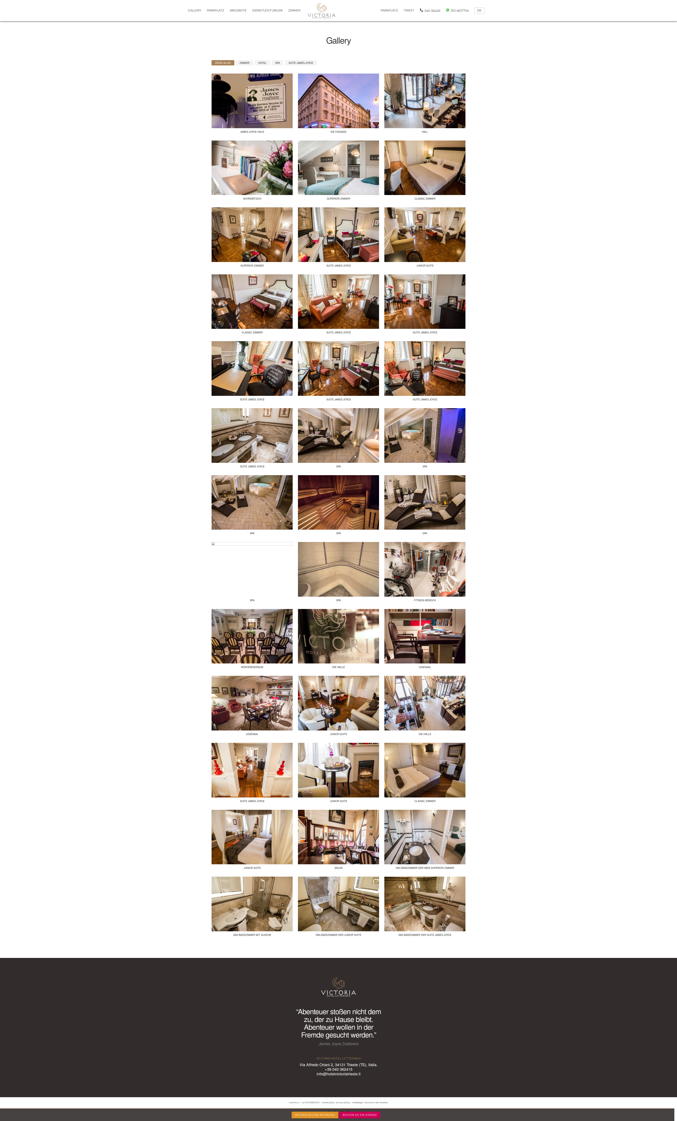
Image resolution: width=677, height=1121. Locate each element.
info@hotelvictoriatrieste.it (339, 1073)
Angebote (238, 10)
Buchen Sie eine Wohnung (315, 1115)
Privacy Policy (343, 1102)
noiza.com (369, 1102)
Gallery (194, 10)
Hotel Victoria (321, 10)
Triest (409, 10)
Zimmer (294, 10)
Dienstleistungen (267, 10)
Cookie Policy (328, 1102)
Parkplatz (215, 10)
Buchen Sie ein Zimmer (360, 1115)
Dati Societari (381, 1102)
